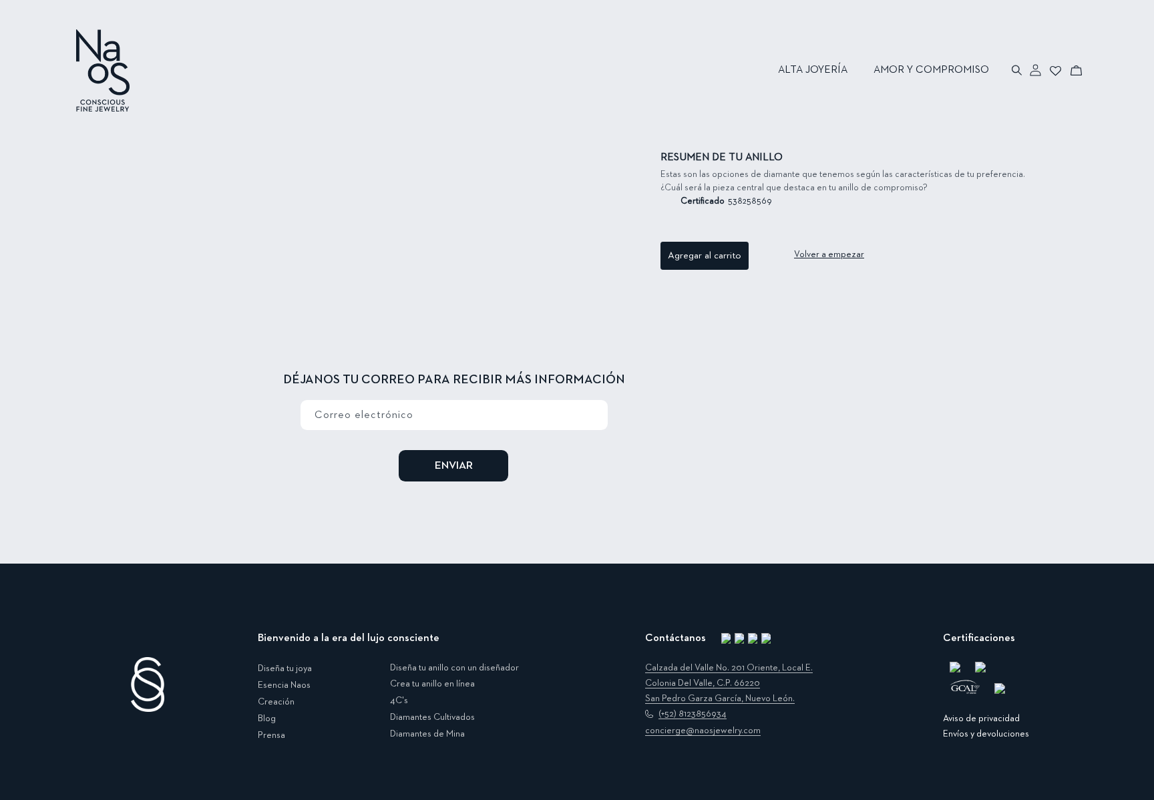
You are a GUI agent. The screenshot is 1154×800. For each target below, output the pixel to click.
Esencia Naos (284, 685)
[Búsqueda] (1017, 70)
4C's (399, 700)
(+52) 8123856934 (692, 714)
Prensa (271, 735)
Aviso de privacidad (981, 718)
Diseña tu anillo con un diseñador (454, 667)
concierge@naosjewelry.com (703, 730)
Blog (267, 718)
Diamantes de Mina (427, 734)
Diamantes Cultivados (432, 717)
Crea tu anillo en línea (432, 683)
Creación (276, 702)
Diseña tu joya (285, 668)
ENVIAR (454, 465)
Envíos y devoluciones (986, 734)
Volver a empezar (829, 254)
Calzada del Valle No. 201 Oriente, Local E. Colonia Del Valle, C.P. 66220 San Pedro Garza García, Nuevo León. (729, 683)
